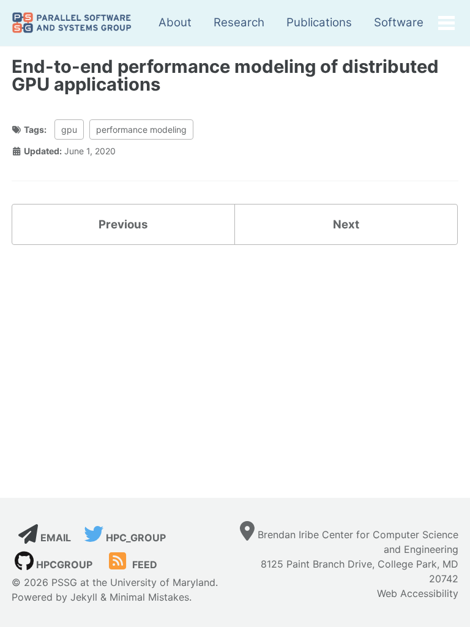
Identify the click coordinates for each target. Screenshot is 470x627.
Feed (143, 564)
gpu (69, 129)
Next (346, 224)
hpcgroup (63, 564)
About (175, 22)
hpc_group (134, 537)
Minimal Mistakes (149, 597)
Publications (319, 22)
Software (398, 22)
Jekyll (83, 597)
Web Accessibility (417, 593)
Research (239, 22)
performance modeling (141, 129)
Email (54, 537)
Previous (123, 224)
